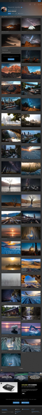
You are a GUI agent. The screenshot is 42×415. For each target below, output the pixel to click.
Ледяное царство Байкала (26, 240)
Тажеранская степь (25, 272)
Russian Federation (11, 16)
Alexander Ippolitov (19, 16)
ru (33, 409)
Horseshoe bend (4, 94)
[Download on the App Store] (18, 409)
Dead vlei (23, 208)
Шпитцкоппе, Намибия (5, 31)
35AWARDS (21, 13)
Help (17, 412)
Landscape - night (14, 11)
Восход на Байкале (25, 288)
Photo (9, 13)
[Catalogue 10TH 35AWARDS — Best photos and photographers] (9, 387)
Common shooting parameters (6, 52)
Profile (16, 13)
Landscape (9, 11)
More (23, 393)
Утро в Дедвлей (4, 192)
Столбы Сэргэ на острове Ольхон (27, 256)
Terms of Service (3, 412)
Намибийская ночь (4, 208)
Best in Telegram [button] (26, 402)
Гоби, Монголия (24, 31)
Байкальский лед (24, 336)
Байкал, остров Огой (25, 304)
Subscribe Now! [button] (11, 59)
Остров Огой (24, 352)
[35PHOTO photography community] (4, 1)
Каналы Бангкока (4, 110)
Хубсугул (23, 224)
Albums (13, 13)
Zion (2, 78)
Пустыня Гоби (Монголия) (5, 47)
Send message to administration (35, 411)
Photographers (6, 16)
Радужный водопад (25, 320)
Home (2, 16)
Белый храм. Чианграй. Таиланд (6, 126)
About (15, 412)
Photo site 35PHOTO (4, 409)
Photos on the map (18, 411)
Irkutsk (15, 16)
